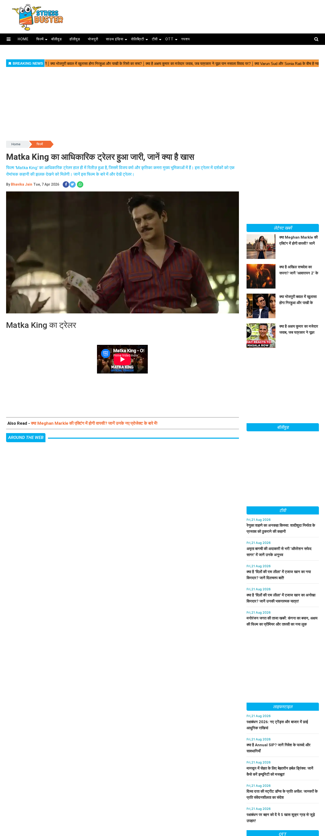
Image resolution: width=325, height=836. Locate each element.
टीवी (155, 39)
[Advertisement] (199, 14)
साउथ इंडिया (114, 39)
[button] (8, 39)
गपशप (185, 39)
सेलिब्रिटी (137, 39)
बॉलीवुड (56, 39)
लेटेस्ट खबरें (282, 227)
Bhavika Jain (21, 184)
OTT (169, 39)
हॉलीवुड (75, 39)
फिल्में (40, 39)
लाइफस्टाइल (282, 706)
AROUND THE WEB (25, 437)
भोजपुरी (93, 39)
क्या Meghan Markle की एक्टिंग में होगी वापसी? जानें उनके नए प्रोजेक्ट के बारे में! (94, 423)
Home (15, 144)
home (23, 39)
